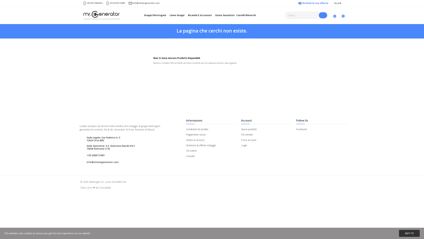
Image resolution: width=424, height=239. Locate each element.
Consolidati (105, 187)
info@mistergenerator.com (145, 2)
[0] (340, 15)
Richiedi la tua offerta (315, 3)
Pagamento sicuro (196, 134)
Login (244, 145)
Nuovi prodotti (249, 129)
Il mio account (248, 140)
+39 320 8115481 (117, 2)
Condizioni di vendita (197, 129)
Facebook (301, 129)
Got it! (409, 233)
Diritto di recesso (195, 140)
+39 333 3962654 (94, 2)
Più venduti (247, 134)
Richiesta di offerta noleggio (201, 145)
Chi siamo (191, 150)
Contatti (190, 156)
